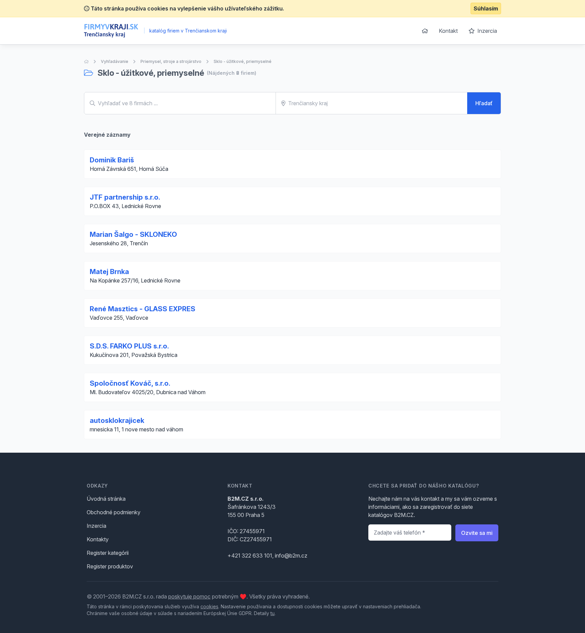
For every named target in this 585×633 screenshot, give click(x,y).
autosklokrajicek (117, 420)
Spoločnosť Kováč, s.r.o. (130, 383)
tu (272, 613)
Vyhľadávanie (114, 61)
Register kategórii (108, 552)
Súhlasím (486, 8)
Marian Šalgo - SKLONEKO (133, 234)
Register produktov (110, 566)
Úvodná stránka (106, 498)
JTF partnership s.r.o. (125, 197)
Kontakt (448, 30)
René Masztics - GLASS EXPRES (142, 309)
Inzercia (486, 30)
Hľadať (484, 103)
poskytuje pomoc (189, 596)
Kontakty (98, 539)
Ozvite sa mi (477, 532)
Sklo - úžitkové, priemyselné (243, 61)
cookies (209, 606)
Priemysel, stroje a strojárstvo (170, 61)
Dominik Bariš (112, 160)
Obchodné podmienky (113, 512)
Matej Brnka (109, 272)
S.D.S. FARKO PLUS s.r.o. (129, 346)
